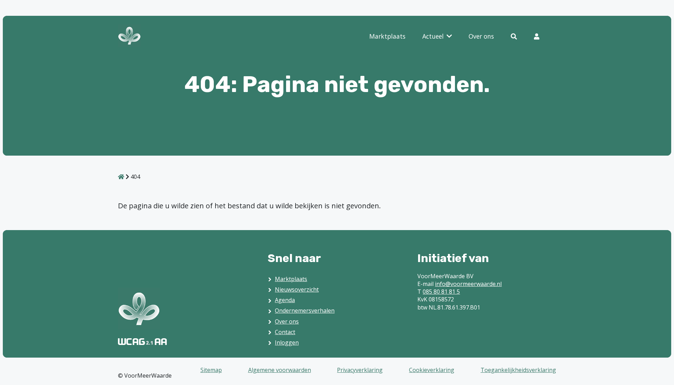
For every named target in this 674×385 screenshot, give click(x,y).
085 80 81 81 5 (441, 291)
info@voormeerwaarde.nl (468, 284)
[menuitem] (387, 37)
